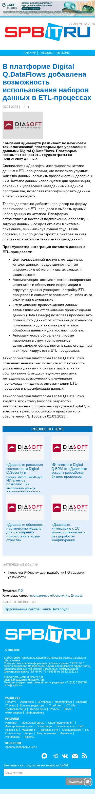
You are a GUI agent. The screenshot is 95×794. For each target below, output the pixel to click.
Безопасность (65, 726)
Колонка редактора (32, 705)
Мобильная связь (33, 722)
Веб (81, 726)
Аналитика (27, 702)
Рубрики (30, 52)
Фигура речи (38, 709)
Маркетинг (28, 729)
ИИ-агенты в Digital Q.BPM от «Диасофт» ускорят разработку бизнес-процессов (69, 470)
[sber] (47, 8)
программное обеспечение (49, 595)
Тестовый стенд (15, 709)
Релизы (55, 709)
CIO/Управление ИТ (61, 722)
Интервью (44, 702)
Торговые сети (48, 729)
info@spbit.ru (13, 685)
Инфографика (35, 712)
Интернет (11, 722)
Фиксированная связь (19, 726)
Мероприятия (63, 702)
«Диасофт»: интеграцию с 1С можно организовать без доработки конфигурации (68, 532)
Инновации (12, 737)
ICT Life (70, 705)
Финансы (66, 733)
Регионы (63, 52)
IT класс (10, 705)
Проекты (81, 702)
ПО (20, 590)
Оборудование (71, 729)
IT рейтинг (55, 705)
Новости (10, 702)
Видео (67, 709)
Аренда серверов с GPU (21, 747)
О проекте (12, 650)
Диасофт (77, 595)
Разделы (46, 52)
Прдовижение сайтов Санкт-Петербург (37, 609)
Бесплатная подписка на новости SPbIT (37, 765)
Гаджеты (29, 737)
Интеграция (44, 726)
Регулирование (46, 733)
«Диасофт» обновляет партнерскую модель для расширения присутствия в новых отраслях (25, 532)
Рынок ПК (11, 729)
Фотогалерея (13, 712)
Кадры (29, 733)
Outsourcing (13, 733)
